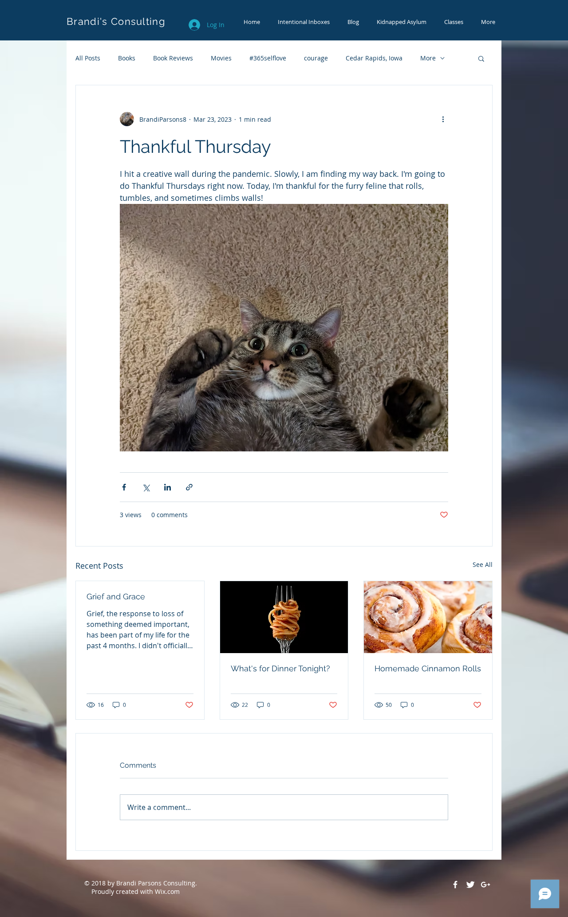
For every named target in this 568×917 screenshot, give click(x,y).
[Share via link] (189, 487)
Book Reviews (173, 58)
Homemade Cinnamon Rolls (428, 668)
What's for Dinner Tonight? (280, 668)
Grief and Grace (116, 596)
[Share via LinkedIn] (167, 487)
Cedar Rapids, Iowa (374, 58)
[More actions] (443, 119)
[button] (481, 58)
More (428, 58)
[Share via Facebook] (124, 487)
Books (126, 58)
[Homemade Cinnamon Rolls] (428, 617)
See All (483, 564)
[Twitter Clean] (470, 884)
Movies (221, 58)
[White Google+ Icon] (485, 884)
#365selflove (267, 58)
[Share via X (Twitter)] (146, 487)
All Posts (87, 58)
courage (316, 58)
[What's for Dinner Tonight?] (284, 617)
